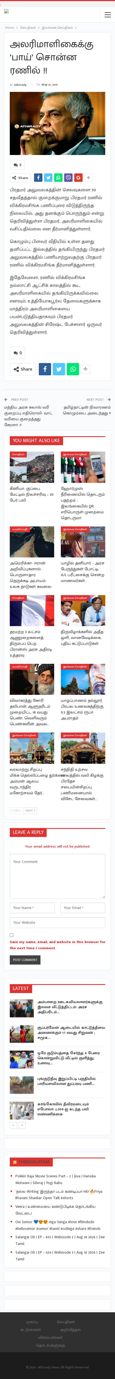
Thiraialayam (34, 1162)
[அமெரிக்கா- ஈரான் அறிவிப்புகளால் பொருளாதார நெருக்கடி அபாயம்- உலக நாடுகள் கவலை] (32, 541)
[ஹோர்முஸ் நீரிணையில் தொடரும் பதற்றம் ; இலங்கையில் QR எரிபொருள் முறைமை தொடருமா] (83, 467)
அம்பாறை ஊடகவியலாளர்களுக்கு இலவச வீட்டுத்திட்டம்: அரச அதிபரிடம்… (69, 1007)
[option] (57, 1060)
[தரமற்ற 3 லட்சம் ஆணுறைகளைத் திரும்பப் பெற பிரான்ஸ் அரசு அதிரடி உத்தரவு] (32, 610)
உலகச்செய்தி (19, 529)
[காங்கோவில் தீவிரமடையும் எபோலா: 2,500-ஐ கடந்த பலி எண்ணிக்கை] (22, 1111)
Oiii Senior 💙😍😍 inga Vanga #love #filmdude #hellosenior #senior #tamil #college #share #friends (57, 1225)
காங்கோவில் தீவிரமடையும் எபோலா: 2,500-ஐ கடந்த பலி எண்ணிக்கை (63, 1109)
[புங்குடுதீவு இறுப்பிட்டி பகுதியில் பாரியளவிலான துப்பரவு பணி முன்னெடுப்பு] (22, 1085)
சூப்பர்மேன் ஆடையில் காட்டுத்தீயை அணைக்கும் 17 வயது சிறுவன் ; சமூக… (71, 1032)
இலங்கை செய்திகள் (75, 454)
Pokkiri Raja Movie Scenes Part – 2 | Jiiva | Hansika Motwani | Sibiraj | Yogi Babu (55, 1179)
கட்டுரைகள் (30, 1329)
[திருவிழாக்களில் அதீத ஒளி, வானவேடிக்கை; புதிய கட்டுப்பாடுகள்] (83, 610)
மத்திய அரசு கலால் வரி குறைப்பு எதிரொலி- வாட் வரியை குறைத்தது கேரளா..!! (28, 416)
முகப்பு (32, 1322)
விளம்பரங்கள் (50, 1337)
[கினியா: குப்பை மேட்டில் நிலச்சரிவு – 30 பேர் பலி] (32, 467)
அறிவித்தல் (70, 1329)
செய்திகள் (18, 454)
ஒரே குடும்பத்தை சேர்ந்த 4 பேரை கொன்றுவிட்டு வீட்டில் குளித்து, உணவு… (68, 1058)
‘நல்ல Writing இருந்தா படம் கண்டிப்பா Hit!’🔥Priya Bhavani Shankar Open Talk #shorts (58, 1194)
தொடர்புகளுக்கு (50, 1345)
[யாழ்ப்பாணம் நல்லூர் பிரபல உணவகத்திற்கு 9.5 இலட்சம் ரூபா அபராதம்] (83, 679)
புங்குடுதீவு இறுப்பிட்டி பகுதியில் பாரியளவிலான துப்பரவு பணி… (66, 1081)
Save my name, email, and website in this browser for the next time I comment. (57, 945)
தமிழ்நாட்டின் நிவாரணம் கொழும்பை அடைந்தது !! (87, 410)
